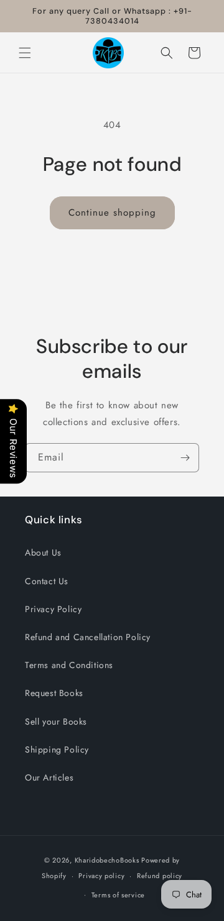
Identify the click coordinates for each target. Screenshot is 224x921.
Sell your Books (56, 721)
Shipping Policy (57, 749)
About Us (43, 552)
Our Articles (49, 777)
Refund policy (159, 876)
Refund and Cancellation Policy (88, 637)
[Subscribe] (184, 457)
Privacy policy (101, 876)
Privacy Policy (53, 609)
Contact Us (46, 581)
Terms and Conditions (69, 665)
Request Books (54, 693)
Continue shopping (112, 212)
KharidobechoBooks (107, 860)
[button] (25, 52)
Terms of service (118, 895)
